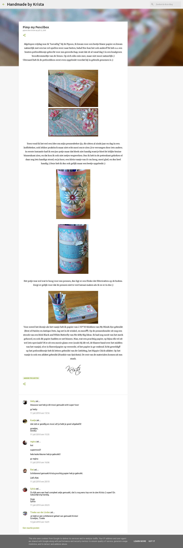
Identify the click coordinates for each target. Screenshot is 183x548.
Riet (32, 470)
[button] (24, 35)
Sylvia (32, 489)
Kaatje (33, 420)
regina (33, 441)
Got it (152, 541)
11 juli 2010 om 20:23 (39, 505)
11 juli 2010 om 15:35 (39, 434)
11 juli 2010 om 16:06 (39, 462)
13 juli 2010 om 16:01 (39, 522)
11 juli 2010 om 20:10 (39, 481)
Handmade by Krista (25, 4)
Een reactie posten (31, 528)
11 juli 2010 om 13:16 (39, 413)
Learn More (140, 541)
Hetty (32, 401)
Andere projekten (31, 378)
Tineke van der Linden (40, 512)
